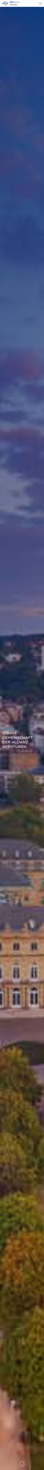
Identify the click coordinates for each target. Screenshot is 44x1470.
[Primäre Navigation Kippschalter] (40, 3)
